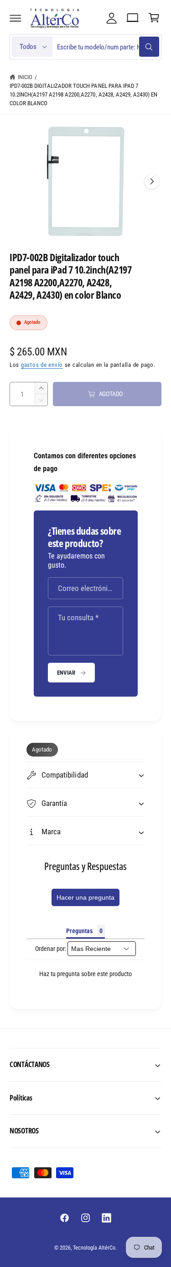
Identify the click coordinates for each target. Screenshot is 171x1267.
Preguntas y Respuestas (85, 866)
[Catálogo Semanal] (132, 17)
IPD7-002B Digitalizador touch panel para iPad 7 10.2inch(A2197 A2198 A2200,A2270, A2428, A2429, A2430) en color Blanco (83, 94)
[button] (15, 17)
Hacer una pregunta (85, 897)
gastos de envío (42, 364)
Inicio (25, 77)
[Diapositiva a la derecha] (152, 181)
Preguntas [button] (79, 930)
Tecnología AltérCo (94, 1248)
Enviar (66, 672)
